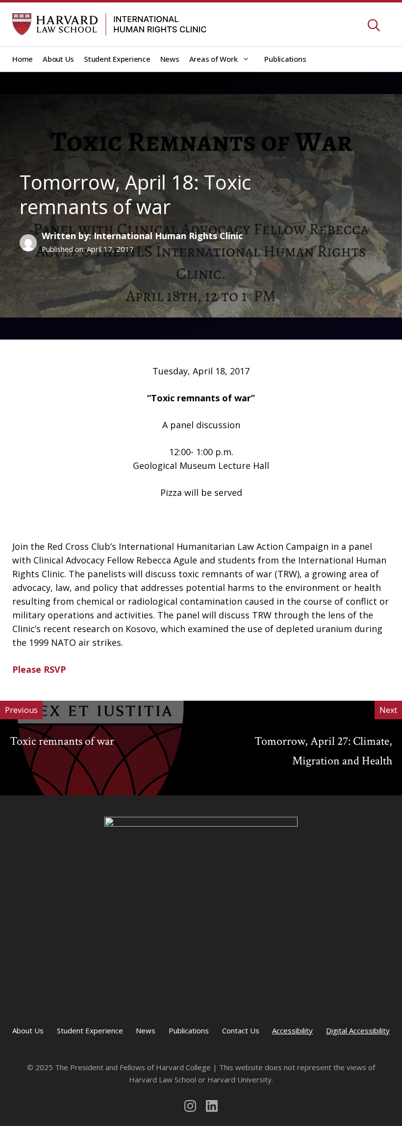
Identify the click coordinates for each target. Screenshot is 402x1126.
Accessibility (292, 1030)
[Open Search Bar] (374, 26)
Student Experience (117, 59)
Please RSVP (39, 669)
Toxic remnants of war (62, 741)
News (169, 59)
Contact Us (240, 1030)
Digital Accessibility (358, 1030)
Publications (285, 59)
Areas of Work (213, 59)
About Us (58, 59)
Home (22, 59)
